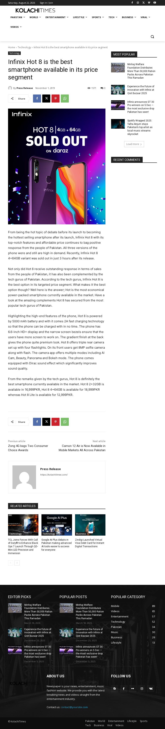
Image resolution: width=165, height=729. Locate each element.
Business (81, 533)
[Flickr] (132, 688)
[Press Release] (10, 88)
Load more (132, 144)
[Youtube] (154, 3)
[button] (152, 36)
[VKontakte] (150, 688)
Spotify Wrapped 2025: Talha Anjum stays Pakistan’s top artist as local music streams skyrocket (140, 127)
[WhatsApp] (65, 98)
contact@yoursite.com (74, 707)
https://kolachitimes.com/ (54, 474)
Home (11, 47)
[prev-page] (10, 563)
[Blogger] (114, 688)
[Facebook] (132, 3)
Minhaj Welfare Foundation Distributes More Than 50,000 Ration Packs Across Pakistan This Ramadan (141, 71)
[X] (143, 3)
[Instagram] (138, 3)
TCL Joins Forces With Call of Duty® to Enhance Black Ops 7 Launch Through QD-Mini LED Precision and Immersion (23, 546)
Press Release (24, 87)
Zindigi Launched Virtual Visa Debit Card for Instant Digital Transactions (89, 543)
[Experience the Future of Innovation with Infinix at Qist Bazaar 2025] (118, 89)
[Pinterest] (56, 98)
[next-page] (17, 563)
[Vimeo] (149, 3)
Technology (24, 47)
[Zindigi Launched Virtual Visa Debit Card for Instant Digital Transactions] (90, 525)
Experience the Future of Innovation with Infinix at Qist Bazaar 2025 (140, 90)
